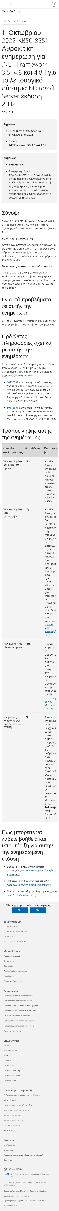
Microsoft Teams (10, 1080)
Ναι (20, 910)
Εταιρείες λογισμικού (12, 1125)
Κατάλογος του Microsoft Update (50, 703)
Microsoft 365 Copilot (12, 1075)
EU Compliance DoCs (37, 1201)
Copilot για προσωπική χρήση (15, 931)
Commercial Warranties (13, 981)
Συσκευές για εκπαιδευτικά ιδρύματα (18, 1000)
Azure (6, 1055)
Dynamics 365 (9, 1060)
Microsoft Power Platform (13, 1120)
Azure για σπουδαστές (12, 1031)
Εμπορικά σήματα (22, 1196)
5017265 (12, 382)
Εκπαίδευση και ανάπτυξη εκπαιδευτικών (20, 1021)
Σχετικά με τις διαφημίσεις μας (15, 1201)
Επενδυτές (8, 1160)
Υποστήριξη (10, 11)
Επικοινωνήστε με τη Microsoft (16, 1191)
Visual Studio (9, 1130)
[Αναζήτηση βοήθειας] (11, 4)
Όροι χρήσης (9, 1196)
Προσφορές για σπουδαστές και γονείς (19, 1026)
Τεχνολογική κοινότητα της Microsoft (18, 1110)
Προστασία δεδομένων (38, 1191)
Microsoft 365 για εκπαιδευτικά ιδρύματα (20, 1010)
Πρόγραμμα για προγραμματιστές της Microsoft (22, 1095)
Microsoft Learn (10, 1100)
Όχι (38, 910)
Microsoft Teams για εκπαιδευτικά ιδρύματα (21, 1005)
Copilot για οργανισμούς (13, 926)
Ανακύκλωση (9, 976)
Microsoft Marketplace (12, 1115)
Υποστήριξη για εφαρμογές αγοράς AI (18, 1105)
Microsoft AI (8, 1045)
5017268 (12, 407)
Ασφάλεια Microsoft (11, 1050)
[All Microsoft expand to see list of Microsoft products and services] (4, 4)
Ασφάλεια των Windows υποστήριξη (29, 884)
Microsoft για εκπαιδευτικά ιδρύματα (18, 995)
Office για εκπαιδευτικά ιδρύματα (17, 1016)
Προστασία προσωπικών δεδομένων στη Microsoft (23, 1155)
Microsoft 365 (9, 936)
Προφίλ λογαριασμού (12, 956)
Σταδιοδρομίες (9, 1145)
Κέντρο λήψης (9, 961)
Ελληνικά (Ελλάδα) (15, 1169)
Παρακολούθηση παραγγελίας (15, 971)
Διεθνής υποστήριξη (25, 895)
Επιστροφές (8, 966)
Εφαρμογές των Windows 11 (15, 941)
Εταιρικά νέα (9, 1150)
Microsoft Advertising (12, 1070)
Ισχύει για (10, 111)
